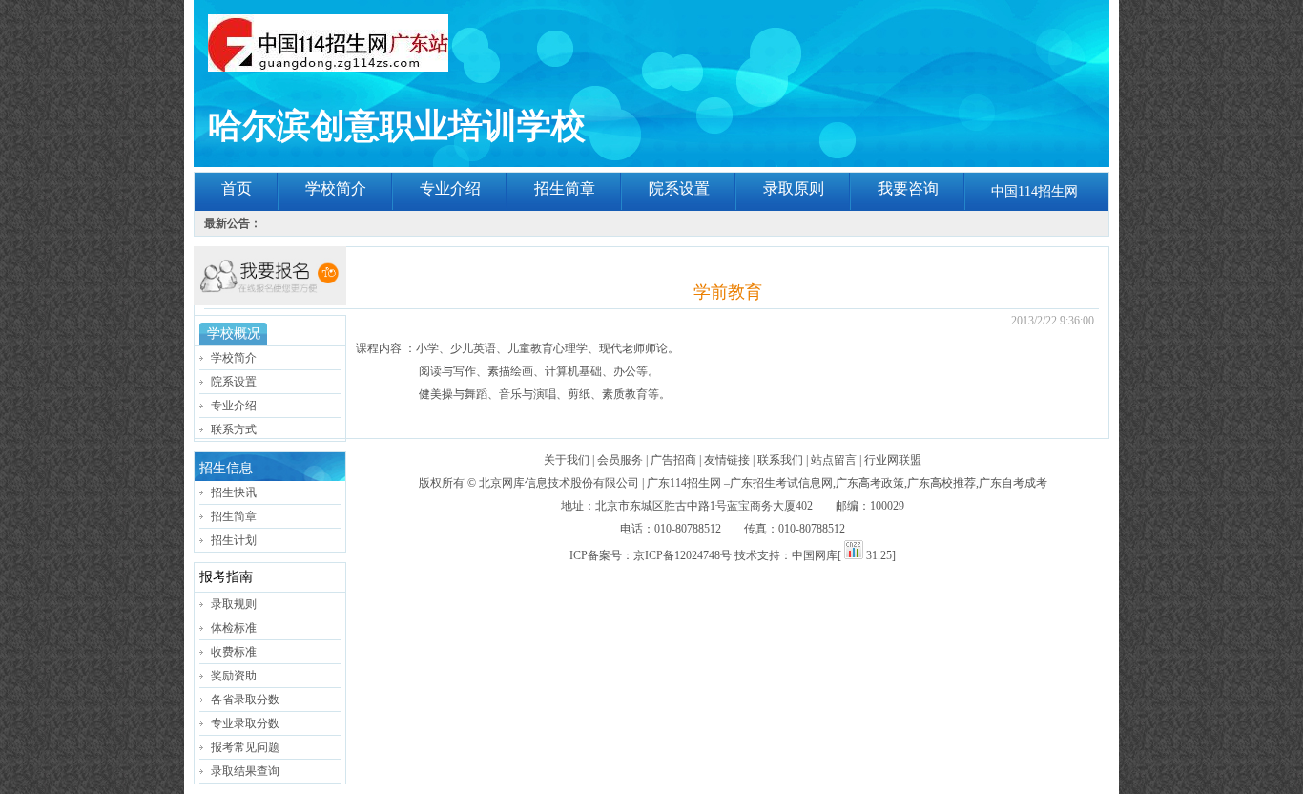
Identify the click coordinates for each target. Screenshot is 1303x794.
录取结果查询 (245, 771)
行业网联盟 (892, 460)
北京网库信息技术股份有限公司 (559, 483)
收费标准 (234, 651)
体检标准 (234, 628)
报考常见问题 (245, 747)
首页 (236, 188)
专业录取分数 (245, 723)
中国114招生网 (1034, 191)
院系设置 (679, 188)
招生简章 (564, 188)
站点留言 (834, 460)
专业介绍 (450, 188)
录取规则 (234, 604)
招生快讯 (234, 492)
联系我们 (780, 460)
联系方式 (234, 429)
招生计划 (234, 540)
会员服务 (620, 460)
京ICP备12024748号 (682, 555)
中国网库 (815, 555)
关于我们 (566, 460)
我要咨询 (908, 188)
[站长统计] (853, 555)
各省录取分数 (245, 699)
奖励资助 (234, 675)
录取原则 (793, 188)
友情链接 (727, 460)
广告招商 (673, 460)
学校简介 (335, 188)
